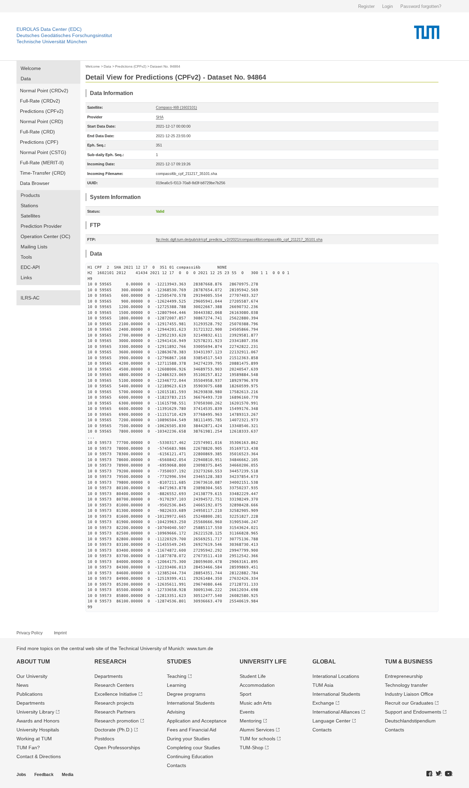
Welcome (31, 68)
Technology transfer (406, 685)
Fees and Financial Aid (191, 729)
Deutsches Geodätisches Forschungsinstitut (64, 35)
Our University (31, 676)
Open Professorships (117, 747)
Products (30, 195)
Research (110, 661)
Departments (30, 703)
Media (67, 774)
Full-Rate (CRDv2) (40, 101)
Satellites (30, 216)
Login (387, 6)
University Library (35, 712)
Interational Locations (335, 676)
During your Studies (188, 738)
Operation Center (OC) (45, 236)
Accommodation (257, 685)
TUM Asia (322, 685)
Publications (29, 694)
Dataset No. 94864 (165, 66)
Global (324, 661)
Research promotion (116, 721)
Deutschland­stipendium (410, 721)
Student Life (253, 676)
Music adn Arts (256, 703)
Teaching (176, 676)
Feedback (44, 774)
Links (26, 277)
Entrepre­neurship (404, 676)
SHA (159, 117)
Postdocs (104, 738)
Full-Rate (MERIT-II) (42, 162)
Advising (176, 712)
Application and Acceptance (197, 721)
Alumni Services (257, 729)
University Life (263, 661)
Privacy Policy (29, 633)
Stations (29, 205)
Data (26, 78)
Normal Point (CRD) (41, 121)
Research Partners (114, 712)
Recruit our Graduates (409, 703)
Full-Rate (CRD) (37, 131)
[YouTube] (449, 774)
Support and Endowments (413, 712)
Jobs (21, 774)
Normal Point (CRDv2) (44, 90)
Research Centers (114, 685)
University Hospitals (37, 729)
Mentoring (251, 721)
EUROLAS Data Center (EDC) (49, 29)
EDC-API (30, 267)
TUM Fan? (28, 747)
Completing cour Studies (193, 747)
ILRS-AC (30, 298)
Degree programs (186, 694)
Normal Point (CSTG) (43, 152)
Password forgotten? (420, 6)
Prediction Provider (41, 226)
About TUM (33, 661)
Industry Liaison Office (409, 694)
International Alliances (336, 712)
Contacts (176, 765)
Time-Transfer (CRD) (43, 173)
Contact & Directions (38, 756)
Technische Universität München (51, 41)
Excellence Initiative (115, 694)
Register (366, 6)
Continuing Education (190, 756)
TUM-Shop (251, 747)
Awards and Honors (37, 721)
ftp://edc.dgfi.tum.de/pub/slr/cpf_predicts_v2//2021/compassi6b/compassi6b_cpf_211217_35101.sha (239, 239)
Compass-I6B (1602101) (176, 107)
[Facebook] (429, 774)
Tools (26, 257)
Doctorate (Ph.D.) (113, 729)
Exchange (323, 703)
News (22, 685)
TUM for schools (257, 738)
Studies (179, 661)
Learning (176, 685)
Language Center (331, 721)
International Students (191, 703)
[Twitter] (439, 774)
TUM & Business (409, 661)
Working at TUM (34, 738)
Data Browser (34, 183)
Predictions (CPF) (39, 142)
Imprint (60, 633)
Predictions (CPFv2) (42, 111)
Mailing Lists (34, 246)
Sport (245, 694)
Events (247, 712)
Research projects (114, 703)
